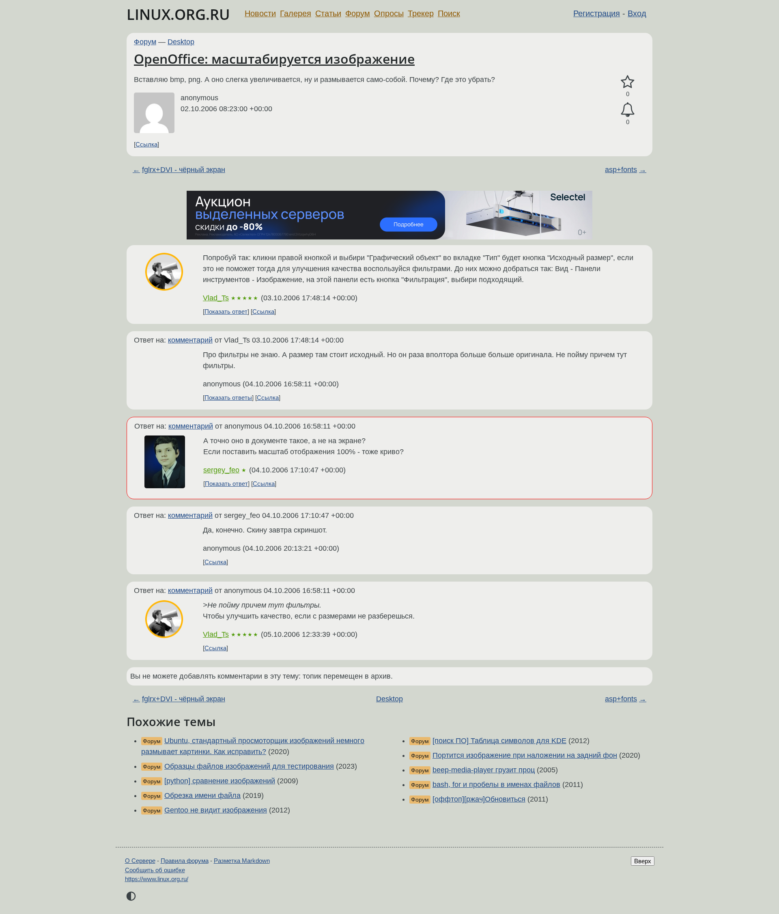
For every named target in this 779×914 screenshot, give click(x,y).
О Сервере (140, 860)
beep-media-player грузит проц (484, 770)
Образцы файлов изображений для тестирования (249, 766)
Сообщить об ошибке (155, 870)
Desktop (181, 42)
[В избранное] (628, 82)
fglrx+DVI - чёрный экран (183, 170)
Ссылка (146, 144)
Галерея (295, 13)
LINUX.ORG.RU (178, 14)
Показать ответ (225, 311)
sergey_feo (221, 470)
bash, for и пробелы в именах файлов (496, 784)
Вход (637, 13)
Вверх (642, 861)
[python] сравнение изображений (219, 781)
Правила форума (185, 860)
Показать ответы (228, 397)
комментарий (190, 340)
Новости (260, 13)
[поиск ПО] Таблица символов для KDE (499, 741)
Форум (357, 13)
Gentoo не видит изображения (215, 810)
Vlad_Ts (216, 298)
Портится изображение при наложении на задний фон (525, 755)
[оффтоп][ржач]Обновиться (479, 799)
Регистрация (596, 13)
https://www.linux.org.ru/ (156, 878)
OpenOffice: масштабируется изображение (274, 58)
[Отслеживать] (628, 109)
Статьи (328, 13)
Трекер (421, 13)
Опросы (389, 13)
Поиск (449, 13)
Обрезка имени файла (202, 795)
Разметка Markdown (242, 860)
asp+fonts (621, 170)
